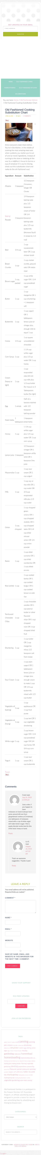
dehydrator (14, 1048)
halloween (17, 1054)
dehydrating (27, 1045)
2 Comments (27, 116)
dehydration (7, 1048)
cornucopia (20, 1045)
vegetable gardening (12, 1080)
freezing (24, 1050)
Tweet (7, 772)
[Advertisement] (20, 59)
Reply (10, 833)
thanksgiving (12, 1075)
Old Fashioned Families (20, 12)
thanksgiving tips (9, 1077)
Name (8, 917)
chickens (10, 1045)
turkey (28, 1077)
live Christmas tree (14, 1061)
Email (8, 929)
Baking (7, 216)
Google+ (3, 1153)
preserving (6, 1069)
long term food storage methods (27, 1061)
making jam (7, 1063)
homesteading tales (27, 1058)
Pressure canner (16, 1069)
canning (23, 1041)
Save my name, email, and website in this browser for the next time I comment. (19, 956)
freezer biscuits (18, 1050)
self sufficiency (18, 1072)
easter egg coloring (25, 1048)
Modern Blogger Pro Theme (23, 1144)
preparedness (22, 1066)
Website (9, 940)
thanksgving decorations (21, 1077)
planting (14, 1066)
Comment (10, 898)
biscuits (9, 1042)
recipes (11, 1072)
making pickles (16, 1063)
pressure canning (28, 1069)
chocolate (15, 1045)
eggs (9, 1050)
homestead (26, 1054)
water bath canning (26, 1080)
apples (5, 1042)
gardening (9, 1054)
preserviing (30, 1066)
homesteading (12, 1057)
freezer (12, 1050)
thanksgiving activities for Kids (25, 1075)
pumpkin (6, 1072)
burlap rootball (15, 1042)
